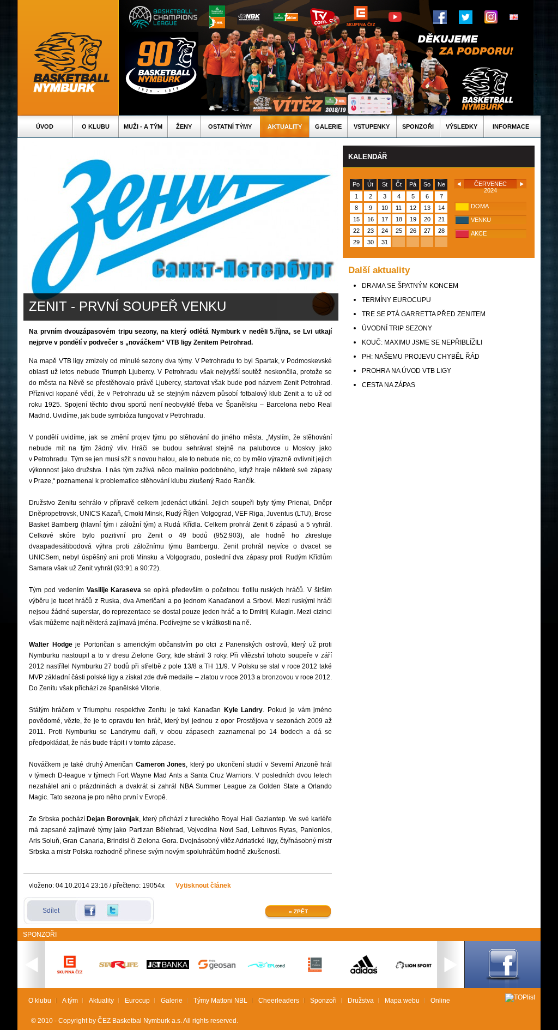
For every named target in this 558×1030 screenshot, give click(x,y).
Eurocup (137, 1000)
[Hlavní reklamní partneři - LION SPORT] (413, 970)
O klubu (96, 126)
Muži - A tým (143, 126)
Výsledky (461, 126)
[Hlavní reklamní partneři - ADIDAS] (364, 973)
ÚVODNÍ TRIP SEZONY (397, 328)
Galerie (328, 126)
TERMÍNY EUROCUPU (396, 300)
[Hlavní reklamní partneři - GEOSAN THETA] (217, 967)
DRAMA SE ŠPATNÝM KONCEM (410, 286)
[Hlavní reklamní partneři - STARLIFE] (119, 966)
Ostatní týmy (230, 126)
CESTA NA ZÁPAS (388, 385)
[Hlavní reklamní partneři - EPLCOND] (266, 977)
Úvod (44, 126)
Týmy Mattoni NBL (220, 1000)
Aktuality (285, 126)
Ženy (184, 126)
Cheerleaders (278, 1000)
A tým (70, 1000)
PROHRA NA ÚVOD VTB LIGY (406, 371)
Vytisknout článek (203, 885)
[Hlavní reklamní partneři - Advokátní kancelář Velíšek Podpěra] (315, 970)
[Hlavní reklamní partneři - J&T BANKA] (168, 967)
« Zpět (298, 911)
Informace (511, 126)
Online (440, 1000)
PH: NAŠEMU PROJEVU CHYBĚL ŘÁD (421, 356)
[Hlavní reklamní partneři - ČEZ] (69, 977)
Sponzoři (418, 126)
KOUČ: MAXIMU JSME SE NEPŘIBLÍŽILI (422, 342)
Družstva (361, 1000)
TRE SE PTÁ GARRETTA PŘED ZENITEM (424, 314)
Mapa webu (402, 1000)
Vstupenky (372, 126)
